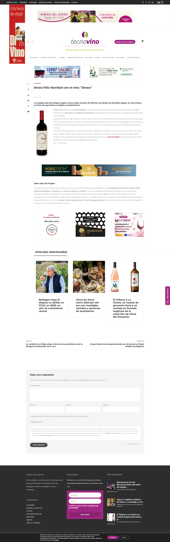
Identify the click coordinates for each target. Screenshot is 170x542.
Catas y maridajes (108, 57)
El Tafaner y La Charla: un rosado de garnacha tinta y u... (129, 517)
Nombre (33, 405)
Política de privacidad (61, 2)
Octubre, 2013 (37, 97)
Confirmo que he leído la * (83, 507)
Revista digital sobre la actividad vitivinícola (85, 50)
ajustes (56, 540)
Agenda (97, 57)
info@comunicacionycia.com (113, 433)
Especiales (89, 57)
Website (106, 405)
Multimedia (120, 57)
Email (68, 405)
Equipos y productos (48, 57)
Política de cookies (45, 2)
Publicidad (23, 2)
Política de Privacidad (45, 435)
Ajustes (124, 537)
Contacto (75, 2)
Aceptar (112, 537)
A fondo (62, 57)
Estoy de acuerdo (37, 422)
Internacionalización (75, 57)
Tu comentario (35, 385)
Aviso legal (33, 2)
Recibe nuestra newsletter (125, 42)
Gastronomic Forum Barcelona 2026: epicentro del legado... (129, 484)
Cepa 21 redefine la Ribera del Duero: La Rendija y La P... (130, 500)
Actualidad (33, 57)
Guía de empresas (133, 57)
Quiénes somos (12, 2)
